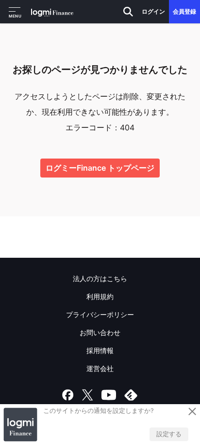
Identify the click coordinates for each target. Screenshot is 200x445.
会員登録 (184, 11)
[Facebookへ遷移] (68, 395)
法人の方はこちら (100, 278)
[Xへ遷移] (87, 395)
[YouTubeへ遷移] (109, 395)
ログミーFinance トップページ (100, 168)
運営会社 (100, 368)
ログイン (153, 11)
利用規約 (100, 296)
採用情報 (100, 350)
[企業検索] (128, 12)
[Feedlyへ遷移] (131, 395)
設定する (169, 434)
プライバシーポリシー (100, 314)
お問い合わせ (100, 332)
